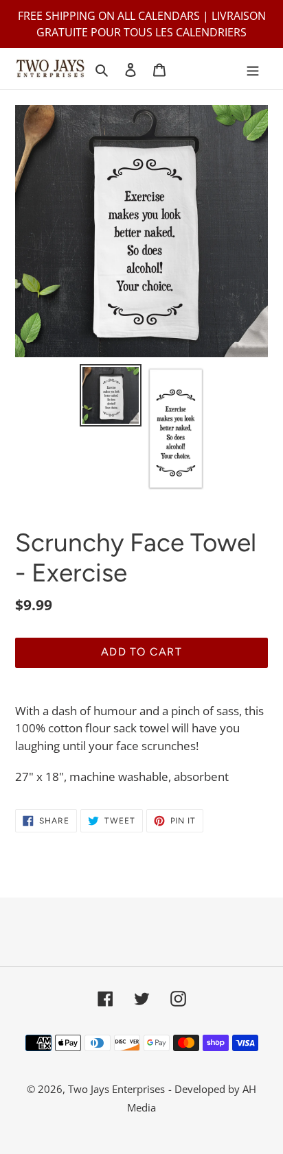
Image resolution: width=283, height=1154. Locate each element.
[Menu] (252, 69)
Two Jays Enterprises (116, 1089)
